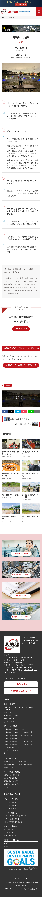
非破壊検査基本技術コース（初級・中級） (18, 764)
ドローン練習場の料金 (11, 819)
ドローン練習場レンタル (14, 813)
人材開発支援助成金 (11, 778)
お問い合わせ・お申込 (25, 882)
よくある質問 (7, 882)
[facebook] (16, 879)
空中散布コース (9, 767)
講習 (5, 755)
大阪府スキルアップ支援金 (13, 784)
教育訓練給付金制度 (11, 781)
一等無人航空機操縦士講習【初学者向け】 (18, 732)
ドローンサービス (11, 799)
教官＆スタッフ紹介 (11, 715)
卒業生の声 (7, 385)
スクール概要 (9, 704)
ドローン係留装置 (10, 808)
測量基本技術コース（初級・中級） (16, 761)
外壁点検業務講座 (10, 835)
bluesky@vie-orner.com (24, 667)
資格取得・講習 (10, 726)
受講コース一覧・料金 (11, 775)
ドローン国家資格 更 (11, 751)
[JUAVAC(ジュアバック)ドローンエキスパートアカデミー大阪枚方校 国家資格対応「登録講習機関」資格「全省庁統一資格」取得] (15, 11)
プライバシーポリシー (21, 885)
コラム (6, 846)
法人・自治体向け (11, 826)
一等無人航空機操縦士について (14, 729)
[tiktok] (24, 879)
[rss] (26, 879)
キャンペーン (8, 787)
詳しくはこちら (21, 4)
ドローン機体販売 (10, 805)
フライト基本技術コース (12, 758)
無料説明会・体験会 (12, 794)
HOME (6, 699)
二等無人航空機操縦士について (14, 738)
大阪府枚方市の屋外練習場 (13, 822)
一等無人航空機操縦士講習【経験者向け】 (18, 735)
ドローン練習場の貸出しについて (15, 816)
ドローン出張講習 (10, 832)
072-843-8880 (17, 662)
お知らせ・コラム (11, 840)
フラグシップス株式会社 (17, 679)
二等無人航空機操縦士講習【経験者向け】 (18, 744)
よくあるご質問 (9, 722)
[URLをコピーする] (37, 411)
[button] (5, 411)
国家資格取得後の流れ (11, 747)
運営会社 (35, 882)
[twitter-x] (18, 879)
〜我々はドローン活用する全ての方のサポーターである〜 (20, 708)
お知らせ (7, 843)
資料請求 (15, 882)
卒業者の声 (8, 712)
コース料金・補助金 (12, 772)
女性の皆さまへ (9, 719)
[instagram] (21, 879)
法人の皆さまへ (9, 829)
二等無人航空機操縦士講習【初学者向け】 (18, 741)
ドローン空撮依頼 (10, 802)
